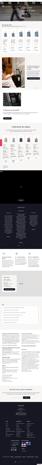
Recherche (12, 456)
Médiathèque (18, 432)
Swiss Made (8, 429)
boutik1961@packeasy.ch (22, 414)
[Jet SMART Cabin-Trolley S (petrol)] (5, 41)
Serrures (28, 429)
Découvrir (17, 8)
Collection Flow (6, 162)
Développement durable (20, 431)
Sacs (21, 4)
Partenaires (18, 428)
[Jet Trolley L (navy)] (28, 40)
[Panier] (39, 6)
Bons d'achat (8, 436)
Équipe (17, 425)
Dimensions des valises (31, 437)
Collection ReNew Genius (13, 161)
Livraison (28, 431)
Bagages (4, 365)
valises (16, 360)
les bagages (26, 355)
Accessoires (25, 4)
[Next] (37, 88)
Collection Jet (21, 160)
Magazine (18, 434)
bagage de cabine (7, 341)
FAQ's (28, 428)
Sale (6, 432)
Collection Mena (28, 158)
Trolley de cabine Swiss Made (7, 375)
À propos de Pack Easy (20, 423)
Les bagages (4, 334)
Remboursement (30, 432)
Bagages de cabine (6, 357)
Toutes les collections (5, 166)
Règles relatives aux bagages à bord (30, 435)
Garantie (28, 426)
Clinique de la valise (30, 423)
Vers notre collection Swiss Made (29, 345)
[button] (39, 464)
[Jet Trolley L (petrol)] (36, 40)
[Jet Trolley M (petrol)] (21, 40)
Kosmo (36, 157)
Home (7, 423)
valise (5, 370)
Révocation (24, 456)
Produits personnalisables (10, 431)
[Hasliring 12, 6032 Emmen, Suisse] (21, 283)
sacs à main (12, 26)
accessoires (17, 26)
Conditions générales (18, 456)
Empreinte (36, 456)
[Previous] (34, 88)
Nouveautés (18, 436)
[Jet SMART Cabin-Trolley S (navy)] (13, 40)
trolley (13, 340)
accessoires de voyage (7, 339)
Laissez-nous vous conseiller (26, 370)
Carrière (17, 426)
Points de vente (19, 429)
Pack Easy (23, 8)
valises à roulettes (7, 351)
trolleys (13, 360)
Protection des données (30, 456)
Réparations (29, 425)
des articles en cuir (30, 364)
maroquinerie (7, 26)
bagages (17, 354)
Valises (16, 4)
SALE (27, 8)
